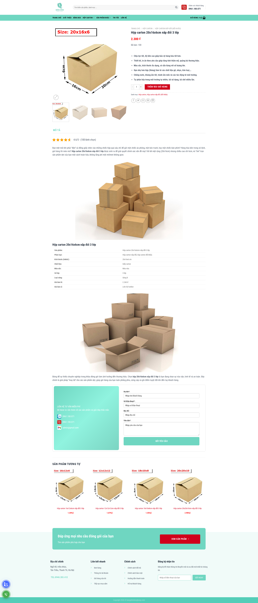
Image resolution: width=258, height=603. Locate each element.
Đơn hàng (97, 568)
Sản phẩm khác (102, 18)
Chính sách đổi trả (134, 568)
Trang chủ (135, 28)
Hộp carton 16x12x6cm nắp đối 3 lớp (70, 508)
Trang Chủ (56, 18)
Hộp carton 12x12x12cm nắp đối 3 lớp (110, 508)
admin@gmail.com (71, 427)
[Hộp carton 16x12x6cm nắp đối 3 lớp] (70, 487)
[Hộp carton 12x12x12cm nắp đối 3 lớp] (109, 487)
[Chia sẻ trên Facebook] (133, 100)
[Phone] (6, 594)
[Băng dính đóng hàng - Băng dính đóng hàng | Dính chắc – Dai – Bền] (60, 7)
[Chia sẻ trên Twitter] (138, 100)
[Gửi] (176, 7)
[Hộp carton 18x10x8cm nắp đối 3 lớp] (148, 487)
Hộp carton (88, 18)
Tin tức (116, 18)
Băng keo (77, 18)
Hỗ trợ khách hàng (134, 584)
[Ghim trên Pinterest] (148, 100)
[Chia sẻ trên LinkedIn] (153, 100)
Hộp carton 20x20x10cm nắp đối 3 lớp (187, 508)
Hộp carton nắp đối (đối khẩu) (168, 28)
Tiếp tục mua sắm (100, 584)
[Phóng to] (56, 97)
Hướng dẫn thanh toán (136, 578)
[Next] (122, 63)
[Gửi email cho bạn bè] (143, 100)
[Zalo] (6, 584)
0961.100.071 (68, 416)
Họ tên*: (127, 392)
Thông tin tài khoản (101, 573)
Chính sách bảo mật (135, 573)
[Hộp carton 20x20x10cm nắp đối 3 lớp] (187, 487)
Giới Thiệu (67, 18)
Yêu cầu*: (127, 420)
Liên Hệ (124, 18)
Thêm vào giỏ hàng (157, 87)
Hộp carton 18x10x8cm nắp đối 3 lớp (148, 508)
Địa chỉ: (126, 411)
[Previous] (57, 63)
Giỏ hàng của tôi (100, 578)
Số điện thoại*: (129, 401)
